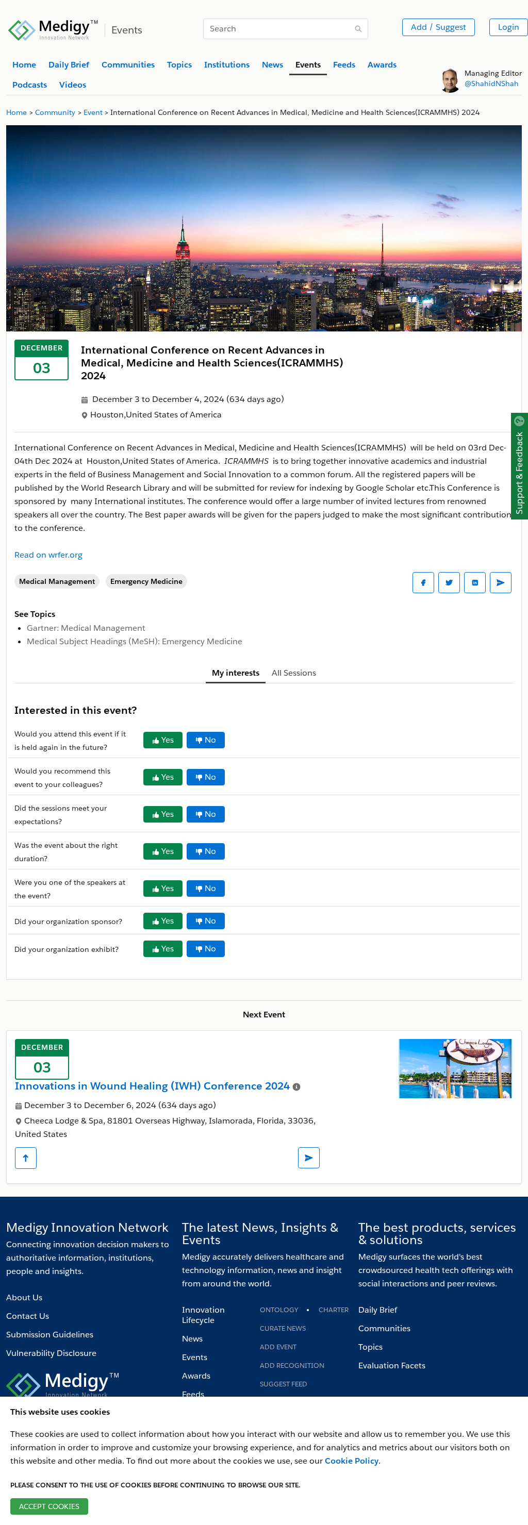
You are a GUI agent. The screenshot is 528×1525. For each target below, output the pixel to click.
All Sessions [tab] (294, 672)
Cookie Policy (351, 1460)
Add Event (278, 1347)
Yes (167, 739)
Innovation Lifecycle (203, 1315)
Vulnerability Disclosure (51, 1353)
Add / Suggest (438, 27)
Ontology (279, 1309)
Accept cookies (49, 1506)
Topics (370, 1347)
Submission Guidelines (49, 1334)
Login (508, 27)
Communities (384, 1328)
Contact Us (27, 1316)
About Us (24, 1297)
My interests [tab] (235, 672)
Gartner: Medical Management (86, 628)
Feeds (193, 1394)
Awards (196, 1375)
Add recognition (292, 1365)
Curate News (283, 1328)
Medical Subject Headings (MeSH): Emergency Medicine (134, 641)
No (210, 739)
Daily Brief (377, 1309)
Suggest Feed (283, 1384)
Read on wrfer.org (48, 554)
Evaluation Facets (391, 1365)
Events (194, 1357)
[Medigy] (53, 28)
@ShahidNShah (492, 83)
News (192, 1338)
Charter (334, 1309)
